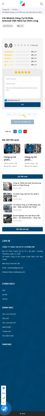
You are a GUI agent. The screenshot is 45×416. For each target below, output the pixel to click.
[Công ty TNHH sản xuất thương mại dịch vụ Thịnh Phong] (7, 183)
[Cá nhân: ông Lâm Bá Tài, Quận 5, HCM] (7, 194)
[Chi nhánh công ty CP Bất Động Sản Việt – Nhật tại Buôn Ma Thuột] (7, 205)
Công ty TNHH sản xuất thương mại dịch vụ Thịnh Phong (27, 184)
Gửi (22, 104)
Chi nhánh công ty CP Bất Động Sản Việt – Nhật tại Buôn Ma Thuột (27, 206)
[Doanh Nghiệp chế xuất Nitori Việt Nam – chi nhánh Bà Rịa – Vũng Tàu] (7, 216)
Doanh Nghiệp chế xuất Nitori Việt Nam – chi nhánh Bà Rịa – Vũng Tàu (27, 217)
